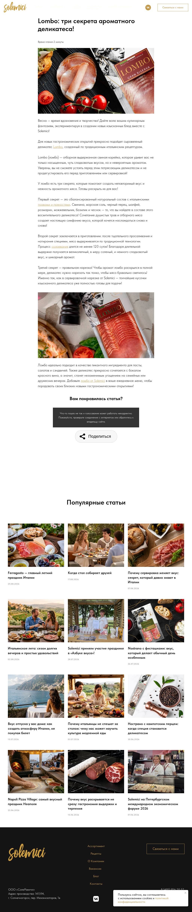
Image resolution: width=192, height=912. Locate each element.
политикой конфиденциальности (143, 900)
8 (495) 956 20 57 (172, 889)
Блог (77, 9)
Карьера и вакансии (120, 6)
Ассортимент (57, 6)
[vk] (148, 7)
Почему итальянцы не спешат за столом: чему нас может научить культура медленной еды (93, 728)
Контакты (92, 9)
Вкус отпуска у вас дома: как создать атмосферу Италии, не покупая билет (31, 728)
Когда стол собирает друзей (90, 573)
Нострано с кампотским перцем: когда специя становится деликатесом (153, 728)
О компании (94, 6)
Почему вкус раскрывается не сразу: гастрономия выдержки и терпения (92, 803)
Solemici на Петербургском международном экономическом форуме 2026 (153, 803)
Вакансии (95, 868)
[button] (173, 7)
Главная (38, 6)
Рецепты (76, 6)
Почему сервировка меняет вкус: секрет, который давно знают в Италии (153, 577)
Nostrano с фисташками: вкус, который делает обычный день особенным (151, 652)
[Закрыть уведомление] (185, 893)
